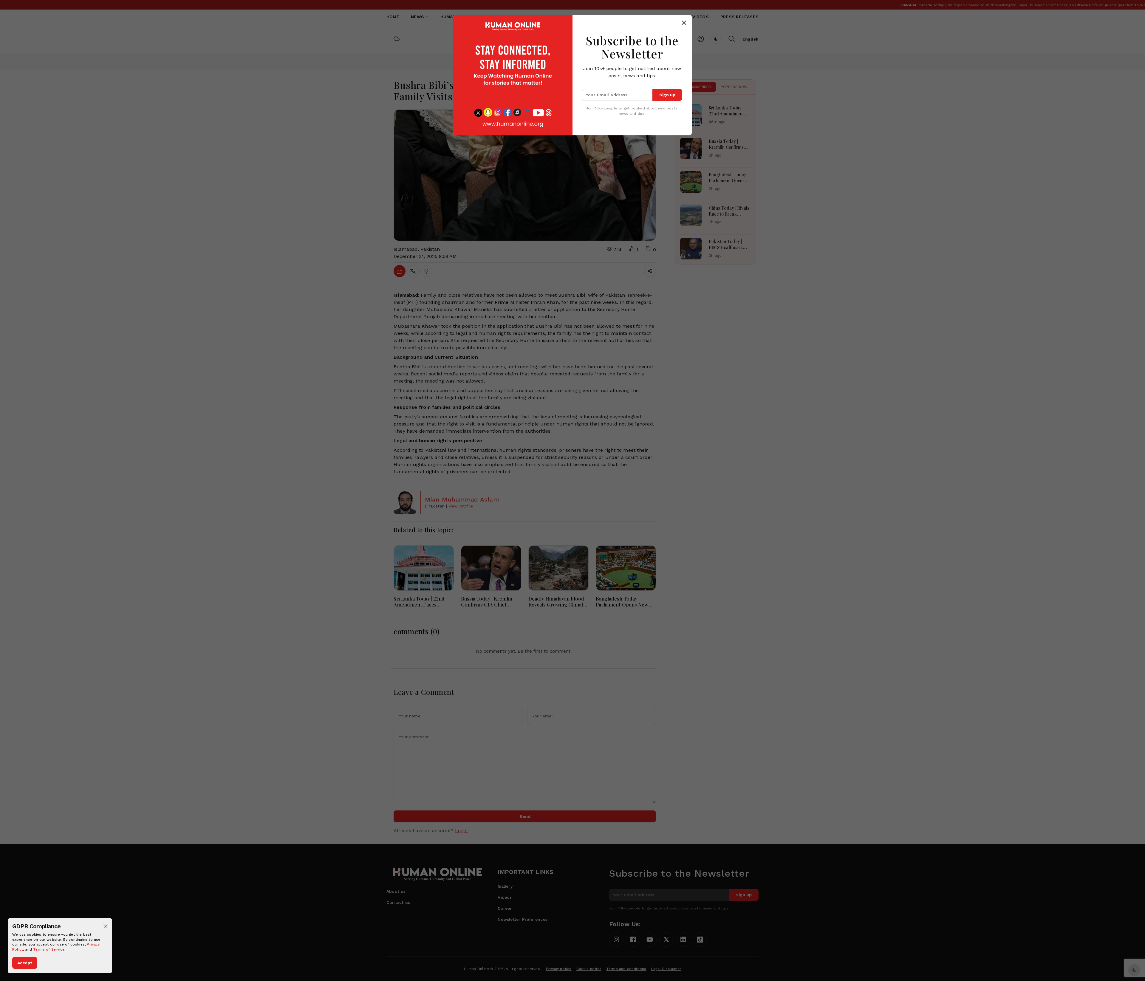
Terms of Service (48, 949)
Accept (24, 962)
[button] (105, 926)
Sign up (667, 94)
